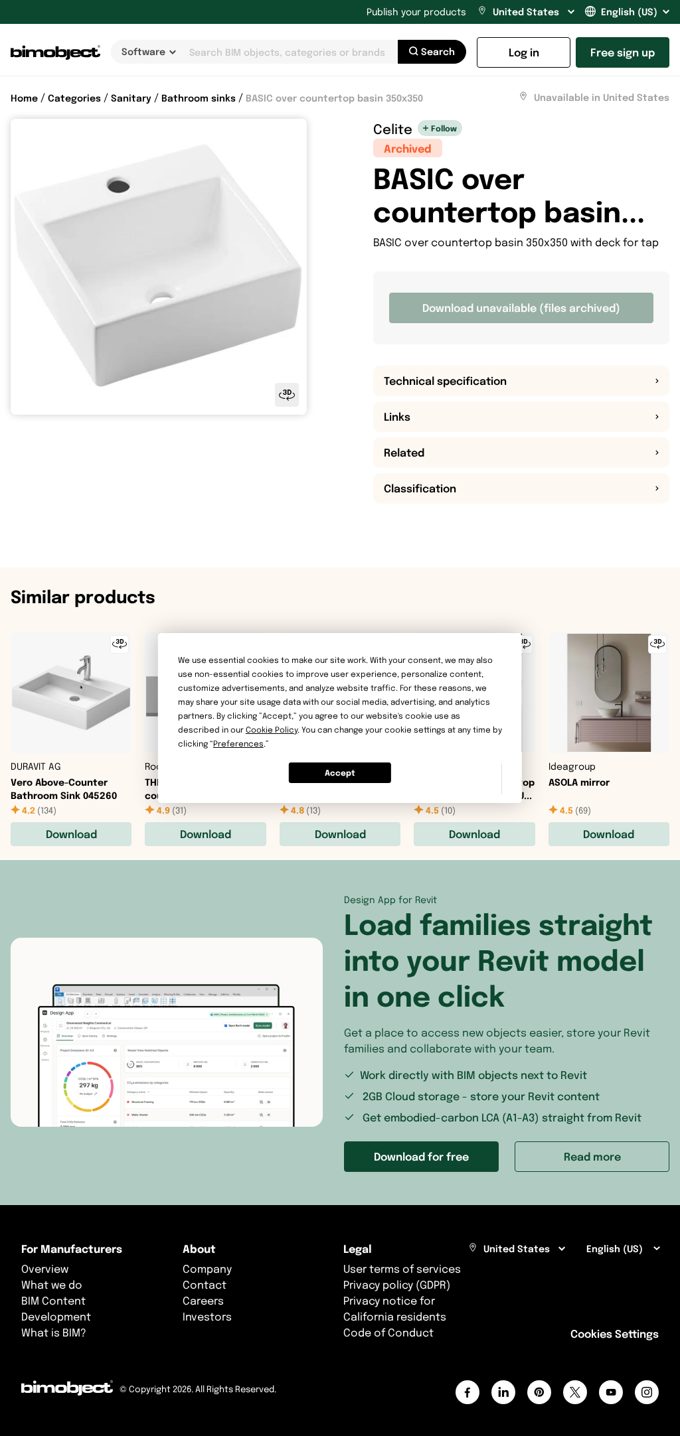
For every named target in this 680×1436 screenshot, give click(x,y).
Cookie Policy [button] (272, 729)
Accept (340, 772)
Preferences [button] (238, 743)
